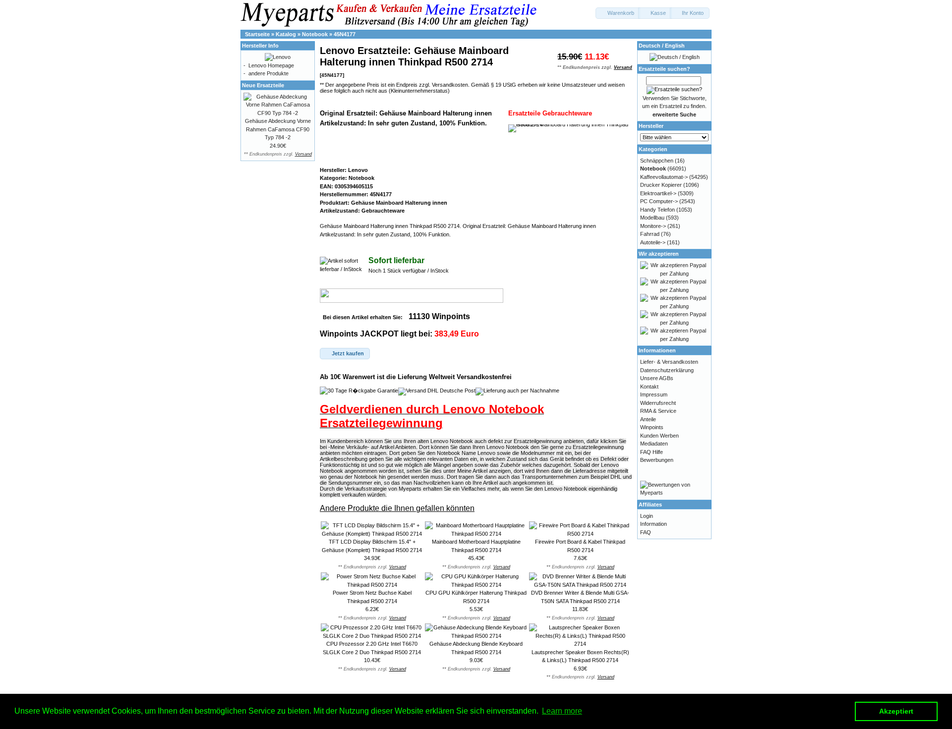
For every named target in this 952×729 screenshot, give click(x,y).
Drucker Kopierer (661, 185)
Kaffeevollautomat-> (664, 177)
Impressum (653, 394)
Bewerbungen (656, 460)
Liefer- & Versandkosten (669, 362)
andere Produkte (268, 73)
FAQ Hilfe (651, 452)
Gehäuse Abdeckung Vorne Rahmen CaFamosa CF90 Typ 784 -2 (278, 129)
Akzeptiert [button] (896, 711)
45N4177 (345, 34)
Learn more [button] (562, 711)
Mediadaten (654, 444)
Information (653, 524)
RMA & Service (658, 411)
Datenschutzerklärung (667, 370)
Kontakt (649, 387)
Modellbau (652, 218)
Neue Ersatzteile (263, 85)
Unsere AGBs (656, 378)
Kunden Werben (659, 436)
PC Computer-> (659, 201)
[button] (617, 13)
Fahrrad (649, 234)
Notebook (315, 34)
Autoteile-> (652, 242)
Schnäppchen (656, 161)
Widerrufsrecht (658, 403)
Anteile (648, 419)
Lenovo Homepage (271, 65)
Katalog (286, 34)
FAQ (645, 532)
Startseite (257, 34)
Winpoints (651, 427)
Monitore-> (653, 226)
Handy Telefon (657, 210)
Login (646, 516)
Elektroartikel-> (658, 193)
